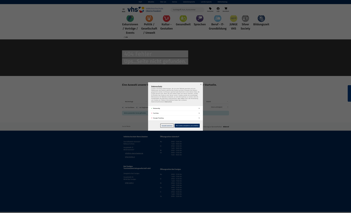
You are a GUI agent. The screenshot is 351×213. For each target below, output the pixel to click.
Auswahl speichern (167, 125)
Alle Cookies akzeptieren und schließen (187, 125)
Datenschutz (168, 101)
